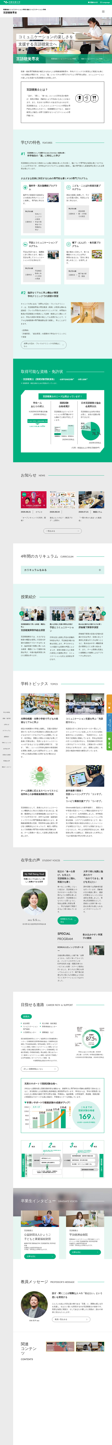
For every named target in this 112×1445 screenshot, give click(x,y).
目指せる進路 (6, 755)
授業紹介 (6, 736)
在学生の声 (6, 749)
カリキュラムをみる (35, 570)
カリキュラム (6, 730)
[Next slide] (104, 613)
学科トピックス (6, 742)
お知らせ (6, 724)
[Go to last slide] (21, 613)
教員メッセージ (6, 767)
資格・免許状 (6, 718)
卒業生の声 (6, 761)
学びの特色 (6, 712)
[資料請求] (109, 703)
